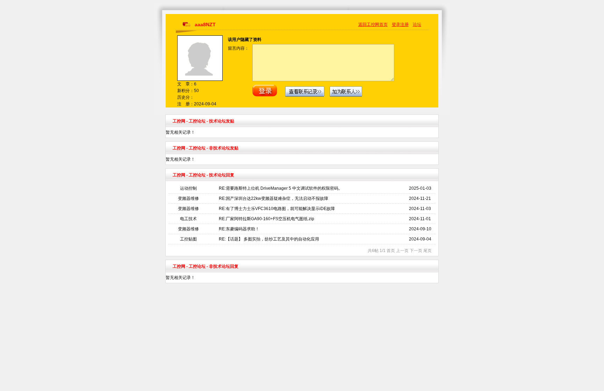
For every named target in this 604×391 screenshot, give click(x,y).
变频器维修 (188, 198)
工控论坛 (197, 121)
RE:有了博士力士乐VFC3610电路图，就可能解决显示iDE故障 (277, 208)
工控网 (179, 121)
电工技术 (188, 218)
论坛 (417, 24)
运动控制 (188, 188)
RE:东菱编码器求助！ (239, 228)
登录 (396, 24)
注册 (404, 24)
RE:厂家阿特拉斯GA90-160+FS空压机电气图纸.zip (266, 218)
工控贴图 (188, 239)
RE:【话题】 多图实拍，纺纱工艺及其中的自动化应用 (269, 239)
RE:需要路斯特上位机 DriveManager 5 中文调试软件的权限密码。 (281, 188)
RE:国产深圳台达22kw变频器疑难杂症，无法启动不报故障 (273, 198)
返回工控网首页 (373, 24)
